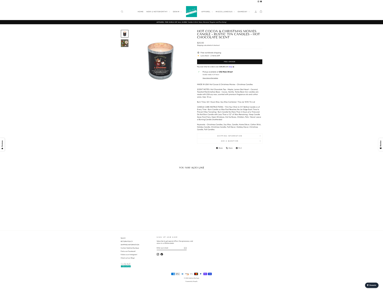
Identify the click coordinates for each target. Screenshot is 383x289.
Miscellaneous (224, 12)
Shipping (200, 45)
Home (141, 12)
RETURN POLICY (127, 241)
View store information (210, 78)
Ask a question (229, 141)
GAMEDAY (243, 12)
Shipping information (229, 136)
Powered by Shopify (191, 281)
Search (123, 238)
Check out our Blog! (128, 258)
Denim (176, 12)
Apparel (206, 12)
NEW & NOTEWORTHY (157, 12)
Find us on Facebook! (128, 251)
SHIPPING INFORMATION (130, 245)
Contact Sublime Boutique (130, 248)
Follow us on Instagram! (129, 254)
